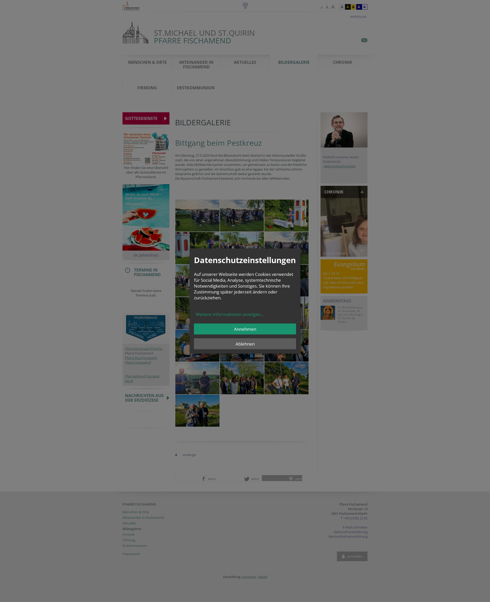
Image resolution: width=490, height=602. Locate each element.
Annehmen (245, 329)
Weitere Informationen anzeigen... (230, 314)
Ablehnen (245, 344)
